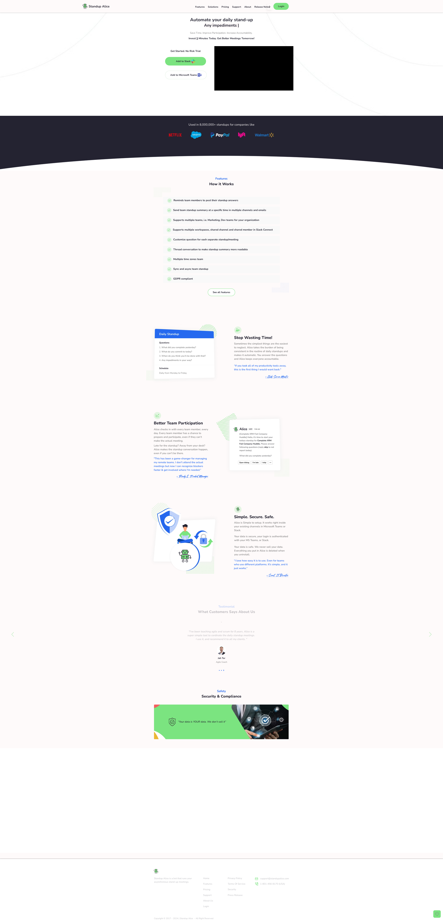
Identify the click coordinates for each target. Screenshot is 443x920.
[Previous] (13, 634)
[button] (213, 7)
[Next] (430, 634)
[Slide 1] (219, 670)
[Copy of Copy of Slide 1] (223, 670)
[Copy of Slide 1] (221, 670)
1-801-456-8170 (269, 883)
